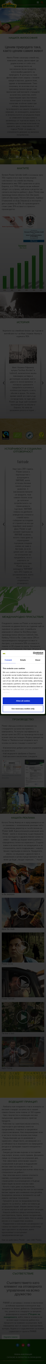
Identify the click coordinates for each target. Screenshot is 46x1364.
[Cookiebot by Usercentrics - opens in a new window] (33, 653)
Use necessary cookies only (23, 709)
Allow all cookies (23, 701)
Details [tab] (23, 660)
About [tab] (37, 660)
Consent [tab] (8, 660)
